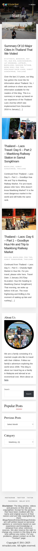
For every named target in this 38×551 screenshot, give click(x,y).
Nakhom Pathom (23, 65)
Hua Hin (12, 61)
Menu (33, 4)
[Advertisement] (19, 470)
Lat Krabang (10, 63)
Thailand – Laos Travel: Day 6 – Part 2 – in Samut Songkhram (18, 153)
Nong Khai (9, 67)
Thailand (21, 71)
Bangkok (20, 59)
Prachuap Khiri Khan (14, 69)
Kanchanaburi (25, 61)
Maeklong (9, 65)
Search (6, 389)
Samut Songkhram (13, 259)
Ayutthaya (9, 59)
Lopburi (22, 63)
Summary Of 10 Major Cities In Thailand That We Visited (18, 49)
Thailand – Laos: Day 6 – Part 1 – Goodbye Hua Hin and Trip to (19, 244)
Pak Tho (20, 67)
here (6, 380)
